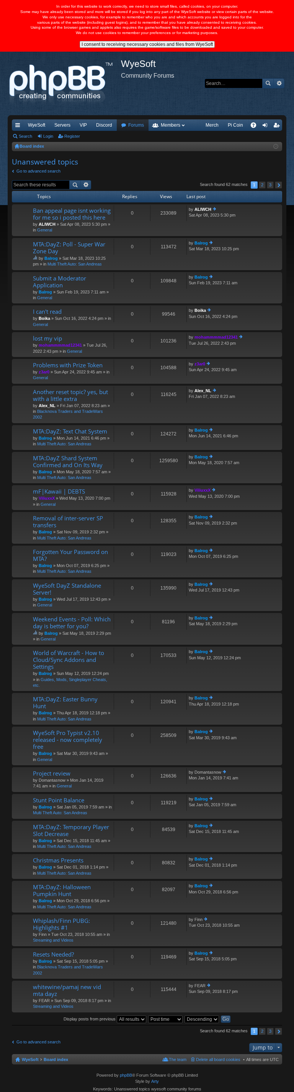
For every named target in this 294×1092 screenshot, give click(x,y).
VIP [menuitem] (83, 125)
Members (170, 125)
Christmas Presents (58, 860)
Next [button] (278, 185)
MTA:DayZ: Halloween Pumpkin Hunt (62, 890)
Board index (56, 1059)
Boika (44, 318)
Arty (155, 1081)
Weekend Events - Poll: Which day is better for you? (72, 623)
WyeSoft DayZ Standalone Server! (67, 589)
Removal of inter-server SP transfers (68, 522)
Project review (51, 773)
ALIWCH (47, 224)
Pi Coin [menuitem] (235, 125)
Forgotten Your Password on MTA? (70, 555)
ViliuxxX (47, 498)
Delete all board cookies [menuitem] (218, 1059)
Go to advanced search (38, 171)
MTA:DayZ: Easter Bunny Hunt (65, 703)
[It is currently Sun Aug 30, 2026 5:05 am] (275, 146)
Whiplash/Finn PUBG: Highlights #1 (61, 924)
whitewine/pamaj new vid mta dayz (67, 990)
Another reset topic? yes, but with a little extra (70, 395)
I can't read (47, 311)
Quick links (19, 126)
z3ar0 (44, 372)
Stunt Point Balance (58, 800)
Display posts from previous (90, 1019)
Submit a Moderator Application (59, 282)
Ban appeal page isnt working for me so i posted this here (72, 214)
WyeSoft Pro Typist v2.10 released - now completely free (67, 739)
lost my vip (47, 338)
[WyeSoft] (64, 83)
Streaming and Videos (53, 940)
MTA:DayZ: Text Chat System (70, 431)
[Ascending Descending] (202, 1019)
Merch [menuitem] (212, 125)
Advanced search (279, 83)
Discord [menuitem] (104, 125)
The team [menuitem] (177, 1059)
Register (72, 136)
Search (268, 83)
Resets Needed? (53, 954)
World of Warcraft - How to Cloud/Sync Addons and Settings (68, 659)
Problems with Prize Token (68, 365)
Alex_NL (47, 405)
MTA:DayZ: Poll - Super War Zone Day (69, 248)
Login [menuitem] (266, 126)
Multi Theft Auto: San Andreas (74, 264)
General (44, 230)
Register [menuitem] (278, 126)
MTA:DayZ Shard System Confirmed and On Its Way (68, 462)
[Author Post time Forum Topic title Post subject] (165, 1019)
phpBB (126, 1075)
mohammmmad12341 (60, 345)
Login (48, 136)
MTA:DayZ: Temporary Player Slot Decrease (71, 830)
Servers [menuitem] (62, 125)
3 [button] (270, 185)
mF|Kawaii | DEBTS (59, 491)
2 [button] (262, 185)
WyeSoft (36, 125)
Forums (136, 125)
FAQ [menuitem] (256, 126)
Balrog (51, 258)
